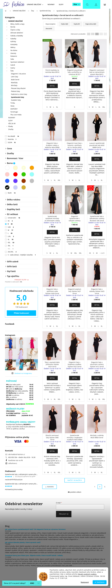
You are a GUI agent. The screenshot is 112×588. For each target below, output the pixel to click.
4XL (10, 249)
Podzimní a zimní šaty (19, 94)
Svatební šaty (16, 100)
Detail (52, 86)
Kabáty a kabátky (16, 36)
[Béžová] (15, 168)
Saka (12, 59)
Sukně (12, 65)
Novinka (12, 139)
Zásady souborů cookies (87, 574)
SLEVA (12, 142)
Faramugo (14, 112)
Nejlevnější (64, 24)
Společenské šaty (17, 97)
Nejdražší (77, 24)
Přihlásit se (63, 514)
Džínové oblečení (16, 33)
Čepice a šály (15, 30)
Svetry (12, 68)
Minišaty (14, 85)
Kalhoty (13, 41)
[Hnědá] (23, 181)
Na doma (13, 50)
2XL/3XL (12, 252)
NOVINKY (11, 118)
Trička (12, 103)
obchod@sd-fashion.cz (16, 454)
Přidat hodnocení (21, 313)
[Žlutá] (23, 168)
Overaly (13, 53)
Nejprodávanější (90, 24)
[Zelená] (23, 174)
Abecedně (49, 28)
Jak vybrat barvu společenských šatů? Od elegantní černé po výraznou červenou (35, 529)
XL (10, 239)
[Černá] (7, 187)
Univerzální (14, 218)
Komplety (13, 44)
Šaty (12, 71)
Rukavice (13, 56)
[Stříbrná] (15, 187)
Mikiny (12, 47)
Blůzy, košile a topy (17, 24)
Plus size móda (15, 115)
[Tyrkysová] (32, 174)
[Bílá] (7, 168)
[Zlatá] (23, 187)
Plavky (10, 126)
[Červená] (15, 174)
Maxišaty (14, 82)
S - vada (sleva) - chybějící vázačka (22, 255)
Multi (11, 193)
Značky (10, 129)
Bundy (12, 27)
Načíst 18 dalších (74, 480)
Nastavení (85, 582)
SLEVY (10, 121)
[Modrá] (7, 181)
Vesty (12, 106)
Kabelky (13, 39)
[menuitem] (35, 4)
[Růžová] (7, 174)
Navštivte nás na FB (15, 460)
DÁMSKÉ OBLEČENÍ (15, 21)
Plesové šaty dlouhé (18, 88)
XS (10, 221)
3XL (10, 246)
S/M (11, 227)
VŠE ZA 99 (11, 123)
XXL (11, 242)
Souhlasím (100, 582)
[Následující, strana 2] (100, 487)
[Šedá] (32, 181)
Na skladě (13, 136)
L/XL (11, 236)
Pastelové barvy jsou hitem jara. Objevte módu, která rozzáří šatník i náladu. (34, 555)
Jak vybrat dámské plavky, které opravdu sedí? (23, 542)
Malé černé (15, 80)
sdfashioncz (12, 463)
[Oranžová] (32, 168)
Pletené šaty (15, 91)
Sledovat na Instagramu (23, 373)
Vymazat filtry (20, 280)
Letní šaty (14, 77)
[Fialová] (15, 181)
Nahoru (50, 487)
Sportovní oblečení (17, 62)
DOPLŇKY (14, 109)
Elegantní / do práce (18, 74)
